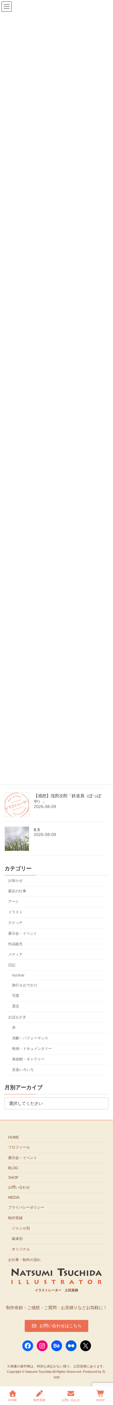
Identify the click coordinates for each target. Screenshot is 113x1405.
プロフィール (19, 1147)
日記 (11, 965)
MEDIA (14, 1197)
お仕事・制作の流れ (24, 1260)
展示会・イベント (22, 933)
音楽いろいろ (23, 1070)
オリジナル (21, 1249)
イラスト (15, 912)
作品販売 (15, 944)
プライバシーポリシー (26, 1207)
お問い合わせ (19, 1187)
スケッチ (15, 923)
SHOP (13, 1178)
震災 (15, 1006)
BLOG (13, 1168)
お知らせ (15, 880)
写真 (15, 996)
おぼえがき (17, 1017)
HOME (13, 1137)
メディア (15, 954)
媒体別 (17, 1239)
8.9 (37, 829)
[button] (56, 1326)
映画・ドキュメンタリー (32, 1049)
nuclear (18, 975)
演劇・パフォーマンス (30, 1038)
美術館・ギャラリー (28, 1059)
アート (13, 901)
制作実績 (15, 1218)
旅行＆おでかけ (24, 985)
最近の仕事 (17, 891)
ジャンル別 (21, 1228)
